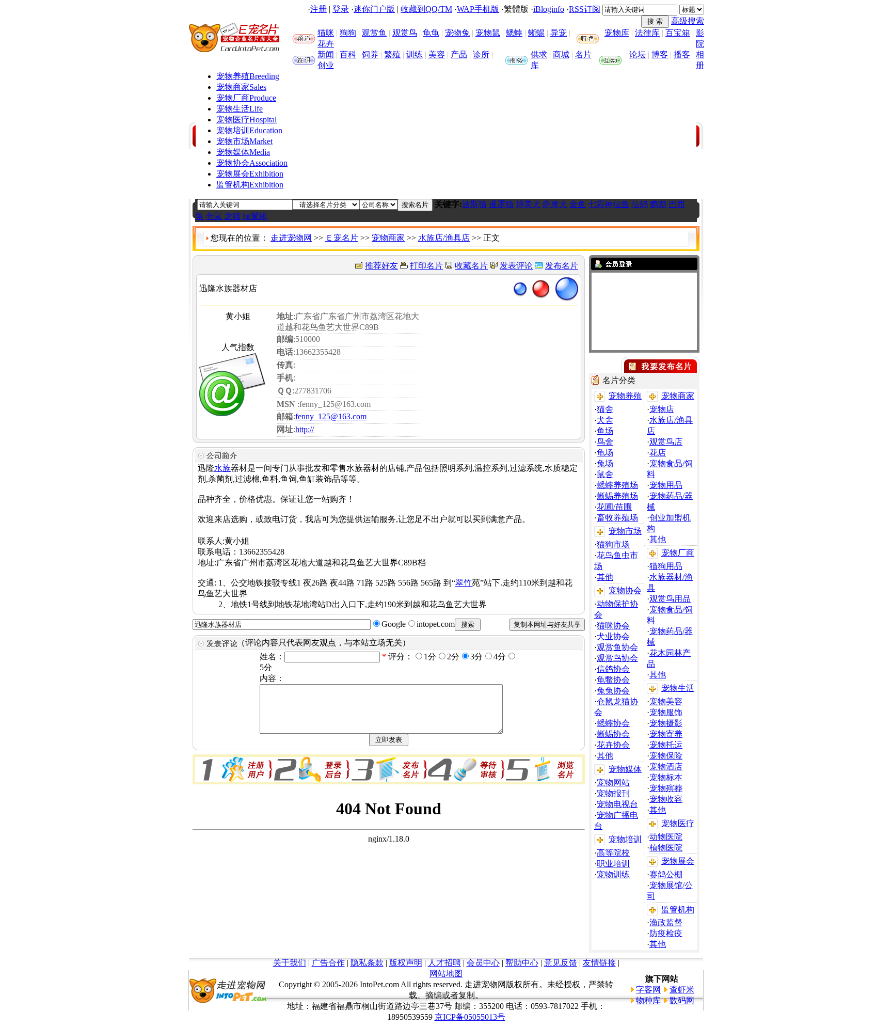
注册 (318, 9)
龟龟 (431, 32)
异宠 (558, 32)
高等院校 (613, 852)
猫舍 (605, 409)
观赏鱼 (374, 32)
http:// (304, 429)
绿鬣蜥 (255, 216)
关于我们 (289, 962)
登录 (340, 9)
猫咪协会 (613, 625)
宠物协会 (252, 163)
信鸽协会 (613, 669)
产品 (459, 54)
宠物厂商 (246, 97)
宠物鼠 (487, 32)
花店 (657, 452)
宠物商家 (241, 87)
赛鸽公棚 (665, 874)
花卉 (325, 43)
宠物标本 (665, 777)
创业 (325, 65)
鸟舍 (605, 441)
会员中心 (483, 962)
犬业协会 (613, 636)
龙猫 (232, 216)
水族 (222, 468)
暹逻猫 (501, 204)
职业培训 (613, 863)
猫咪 (325, 32)
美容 (436, 54)
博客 (659, 54)
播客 (682, 54)
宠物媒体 (243, 152)
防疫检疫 (665, 933)
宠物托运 (665, 744)
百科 (348, 54)
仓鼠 (213, 216)
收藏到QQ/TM (426, 9)
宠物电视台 (617, 804)
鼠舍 (605, 474)
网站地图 (446, 973)
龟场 (605, 452)
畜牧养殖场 (617, 517)
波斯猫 (474, 204)
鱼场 (605, 430)
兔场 (605, 463)
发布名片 (561, 265)
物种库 (648, 1000)
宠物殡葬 (665, 788)
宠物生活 (239, 108)
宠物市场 (244, 141)
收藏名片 (471, 265)
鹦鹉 (658, 204)
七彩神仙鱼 (608, 204)
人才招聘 (444, 962)
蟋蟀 (514, 32)
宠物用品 (665, 485)
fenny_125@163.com (331, 416)
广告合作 (328, 962)
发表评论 (516, 265)
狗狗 (348, 32)
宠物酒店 (665, 766)
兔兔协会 (613, 690)
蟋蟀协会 (613, 723)
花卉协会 (613, 744)
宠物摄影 (665, 723)
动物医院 (665, 836)
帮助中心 (521, 962)
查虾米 (682, 989)
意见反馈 (560, 962)
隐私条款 (367, 962)
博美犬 (528, 204)
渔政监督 (665, 922)
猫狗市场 (613, 544)
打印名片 (426, 265)
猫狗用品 (665, 566)
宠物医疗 (246, 119)
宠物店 (661, 409)
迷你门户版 (374, 9)
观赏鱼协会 (617, 647)
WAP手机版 (478, 9)
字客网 (648, 989)
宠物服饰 (665, 712)
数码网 (682, 1000)
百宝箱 (677, 32)
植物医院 (665, 847)
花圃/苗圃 (614, 506)
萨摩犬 (555, 204)
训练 (414, 54)
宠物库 (616, 32)
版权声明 (405, 962)
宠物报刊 (613, 793)
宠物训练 (613, 874)
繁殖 (392, 54)
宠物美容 (665, 701)
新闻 (325, 54)
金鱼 (577, 204)
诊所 (481, 54)
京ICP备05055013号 (470, 1017)
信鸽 (639, 204)
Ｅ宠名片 (341, 237)
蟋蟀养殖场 (617, 485)
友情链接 (599, 962)
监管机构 (249, 184)
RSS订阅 (584, 9)
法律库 (647, 32)
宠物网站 (613, 782)
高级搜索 (687, 21)
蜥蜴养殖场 (617, 496)
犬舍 (605, 420)
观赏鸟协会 (617, 658)
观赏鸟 (404, 32)
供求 (539, 54)
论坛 (637, 54)
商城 (561, 54)
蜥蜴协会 (613, 734)
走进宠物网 (291, 237)
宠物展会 (249, 173)
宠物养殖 (247, 76)
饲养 (370, 54)
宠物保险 (665, 755)
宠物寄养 (665, 734)
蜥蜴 (536, 32)
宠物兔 (457, 32)
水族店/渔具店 (444, 237)
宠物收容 (665, 799)
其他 (605, 577)
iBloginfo (548, 9)
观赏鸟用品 (670, 598)
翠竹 (463, 582)
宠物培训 (249, 130)
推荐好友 (381, 265)
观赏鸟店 (665, 441)
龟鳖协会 (613, 679)
